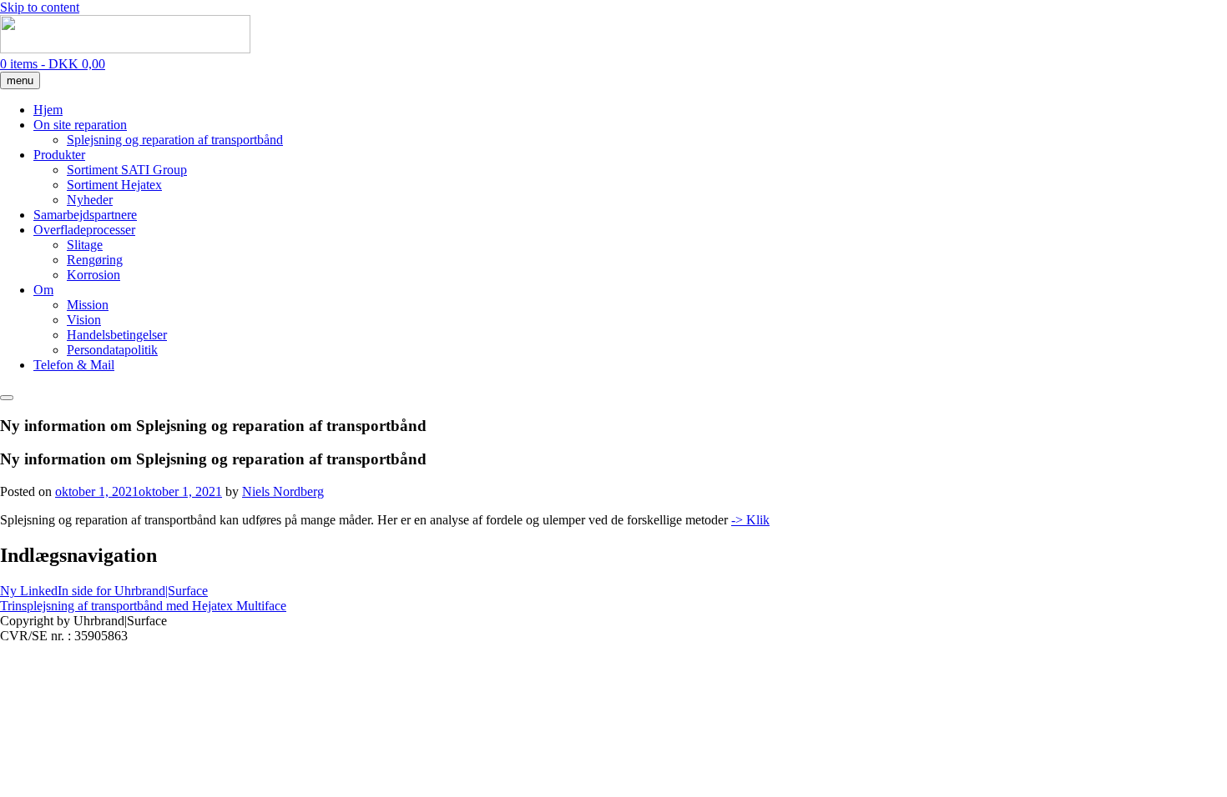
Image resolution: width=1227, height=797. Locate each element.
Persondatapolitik (112, 350)
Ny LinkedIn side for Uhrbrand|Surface (104, 591)
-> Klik (750, 520)
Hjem (48, 110)
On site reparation (80, 125)
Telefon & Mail (73, 365)
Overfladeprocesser (84, 230)
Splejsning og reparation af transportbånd (175, 140)
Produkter (59, 155)
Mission (88, 305)
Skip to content (39, 7)
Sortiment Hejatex (114, 185)
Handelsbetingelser (117, 335)
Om (43, 290)
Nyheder (90, 200)
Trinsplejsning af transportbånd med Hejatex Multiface (143, 606)
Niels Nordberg (283, 491)
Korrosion (93, 275)
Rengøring (95, 260)
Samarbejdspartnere (85, 215)
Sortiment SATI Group (127, 170)
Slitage (85, 245)
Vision (84, 320)
